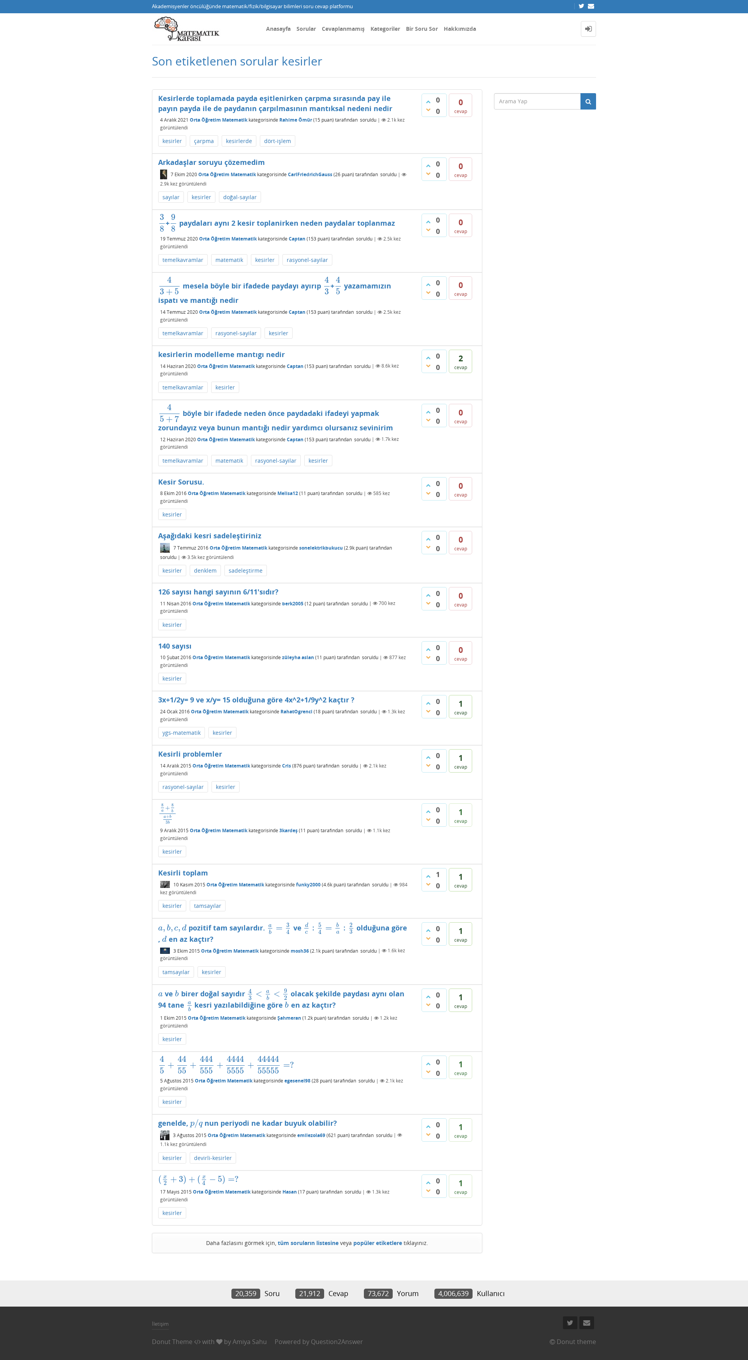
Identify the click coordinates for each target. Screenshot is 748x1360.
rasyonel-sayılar (183, 787)
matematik (229, 260)
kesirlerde (239, 141)
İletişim (160, 1323)
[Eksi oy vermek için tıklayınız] (428, 109)
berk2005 (292, 603)
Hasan (289, 1191)
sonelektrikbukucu (321, 548)
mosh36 (300, 950)
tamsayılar (207, 905)
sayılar (171, 197)
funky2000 (308, 884)
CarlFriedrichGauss (310, 174)
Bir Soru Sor (422, 28)
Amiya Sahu (250, 1341)
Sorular (306, 28)
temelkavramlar (182, 260)
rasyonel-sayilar (307, 260)
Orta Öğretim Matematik (218, 120)
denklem (205, 570)
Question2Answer (337, 1341)
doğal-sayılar (240, 197)
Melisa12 (287, 493)
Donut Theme (172, 1341)
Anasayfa (278, 28)
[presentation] (162, 223)
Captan (297, 238)
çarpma (204, 141)
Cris (286, 765)
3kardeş (288, 830)
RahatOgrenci (296, 711)
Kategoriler (385, 28)
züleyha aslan (298, 657)
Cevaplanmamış (343, 28)
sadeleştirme (246, 570)
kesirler (172, 141)
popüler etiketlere (377, 1243)
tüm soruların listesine (308, 1243)
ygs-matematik (181, 732)
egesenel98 (297, 1080)
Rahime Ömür (295, 120)
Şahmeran (289, 1018)
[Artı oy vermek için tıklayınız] (428, 101)
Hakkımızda (460, 28)
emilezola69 (311, 1135)
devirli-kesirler (213, 1158)
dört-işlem (277, 141)
